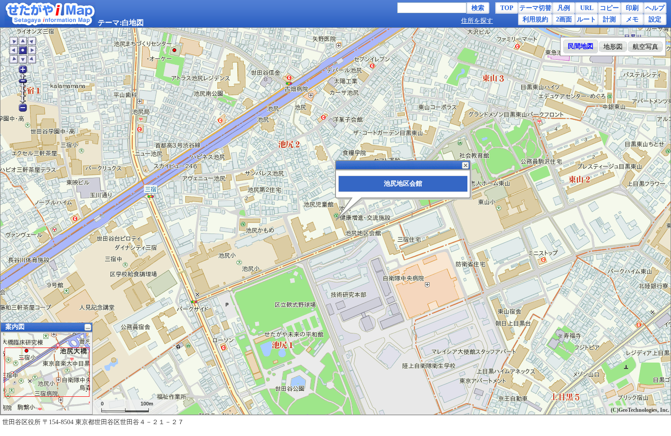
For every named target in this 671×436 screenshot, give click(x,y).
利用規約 (535, 19)
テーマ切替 (535, 8)
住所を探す (477, 20)
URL (586, 8)
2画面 (564, 19)
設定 (655, 19)
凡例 (563, 8)
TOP (507, 8)
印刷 (632, 8)
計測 (609, 19)
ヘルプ (655, 8)
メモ (632, 19)
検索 (478, 8)
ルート (586, 19)
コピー (609, 8)
